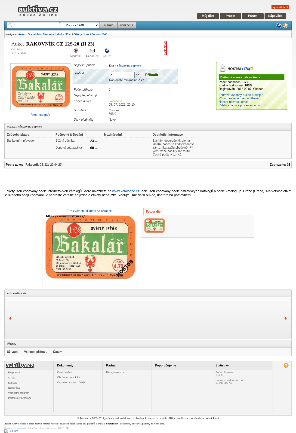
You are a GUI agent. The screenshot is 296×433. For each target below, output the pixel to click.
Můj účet (208, 16)
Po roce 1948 (99, 34)
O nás (11, 377)
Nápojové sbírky (54, 34)
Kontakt (12, 382)
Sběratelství (35, 34)
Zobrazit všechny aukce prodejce (241, 95)
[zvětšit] (89, 250)
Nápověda (275, 16)
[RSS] (285, 27)
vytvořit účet (280, 7)
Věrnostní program (18, 392)
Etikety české (81, 34)
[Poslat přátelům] (92, 51)
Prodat (230, 16)
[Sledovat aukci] (75, 51)
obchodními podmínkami (205, 418)
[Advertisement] (223, 48)
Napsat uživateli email (233, 102)
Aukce (22, 34)
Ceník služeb (64, 372)
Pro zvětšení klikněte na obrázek (90, 211)
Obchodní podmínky (68, 377)
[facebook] (279, 27)
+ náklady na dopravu (127, 65)
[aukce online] (38, 17)
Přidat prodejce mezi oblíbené (239, 98)
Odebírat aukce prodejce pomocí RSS (244, 105)
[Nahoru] (286, 365)
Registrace (14, 372)
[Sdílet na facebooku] (107, 51)
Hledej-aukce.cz (115, 372)
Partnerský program (19, 397)
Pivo (68, 34)
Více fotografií (40, 114)
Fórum (253, 16)
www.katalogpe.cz (126, 191)
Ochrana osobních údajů (71, 382)
